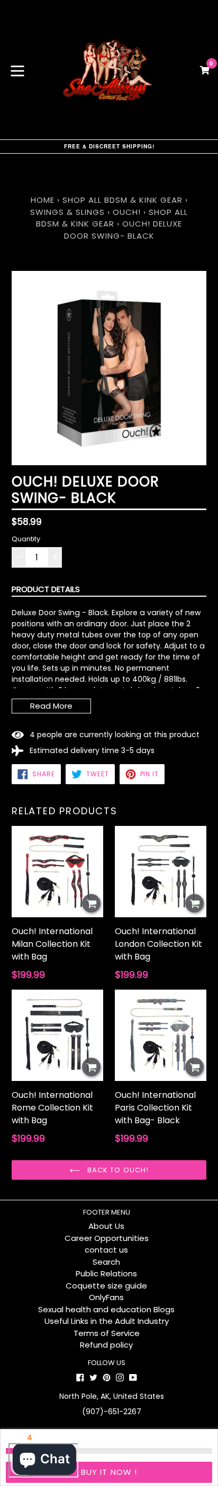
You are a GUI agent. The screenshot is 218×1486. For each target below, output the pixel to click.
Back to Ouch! (117, 1170)
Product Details (46, 589)
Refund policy (106, 1344)
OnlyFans (106, 1297)
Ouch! (127, 212)
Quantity (26, 539)
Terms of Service (107, 1333)
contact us (106, 1249)
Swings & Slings (67, 212)
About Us (106, 1225)
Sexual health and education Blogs (106, 1309)
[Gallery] (109, 368)
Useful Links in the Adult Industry (106, 1321)
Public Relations (106, 1273)
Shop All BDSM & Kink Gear (122, 199)
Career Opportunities (107, 1238)
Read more (51, 705)
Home (42, 199)
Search (106, 1261)
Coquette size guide (106, 1285)
